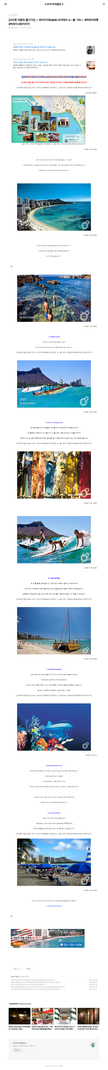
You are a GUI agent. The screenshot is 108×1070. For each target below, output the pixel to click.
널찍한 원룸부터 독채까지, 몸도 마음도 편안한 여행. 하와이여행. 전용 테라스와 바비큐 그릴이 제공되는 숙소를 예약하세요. (47, 66)
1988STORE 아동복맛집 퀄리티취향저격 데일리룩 (34, 47)
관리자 (61, 1066)
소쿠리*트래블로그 (54, 4)
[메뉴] (5, 4)
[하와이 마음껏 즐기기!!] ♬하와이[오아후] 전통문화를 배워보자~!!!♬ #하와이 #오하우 (35, 982)
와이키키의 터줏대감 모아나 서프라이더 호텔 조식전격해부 (27, 984)
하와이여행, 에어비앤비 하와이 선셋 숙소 (30, 62)
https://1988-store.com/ (21, 44)
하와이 (17, 976)
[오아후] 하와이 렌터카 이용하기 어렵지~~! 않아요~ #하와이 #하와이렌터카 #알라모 (35, 989)
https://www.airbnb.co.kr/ (22, 59)
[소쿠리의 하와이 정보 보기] (11, 266)
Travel (12, 976)
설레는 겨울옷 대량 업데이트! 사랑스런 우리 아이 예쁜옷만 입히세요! (39, 50)
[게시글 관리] (21, 969)
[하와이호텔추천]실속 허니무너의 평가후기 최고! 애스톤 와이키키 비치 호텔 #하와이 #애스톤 (37, 987)
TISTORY (54, 1066)
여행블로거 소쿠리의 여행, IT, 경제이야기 (24, 1046)
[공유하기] (18, 969)
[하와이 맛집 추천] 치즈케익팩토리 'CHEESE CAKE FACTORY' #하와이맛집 (32, 980)
